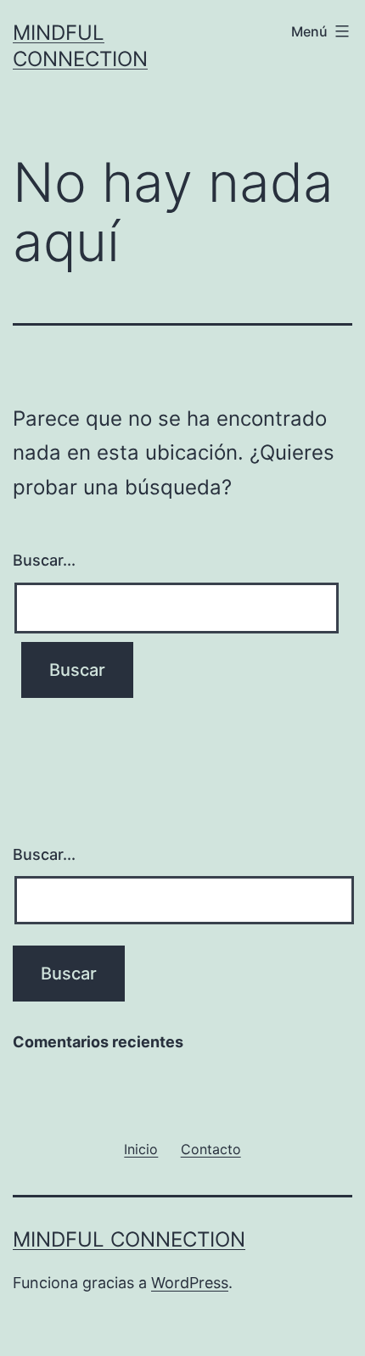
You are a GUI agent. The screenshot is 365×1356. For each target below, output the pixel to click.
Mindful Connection (129, 1239)
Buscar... (44, 560)
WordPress (189, 1283)
